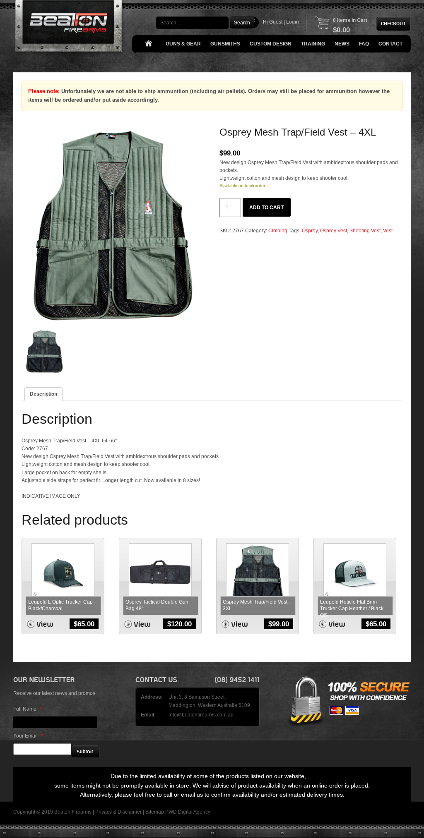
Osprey (310, 231)
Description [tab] (43, 394)
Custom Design (271, 44)
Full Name (27, 709)
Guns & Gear (183, 44)
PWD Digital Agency (187, 812)
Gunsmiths (225, 44)
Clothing (277, 231)
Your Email (28, 736)
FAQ (364, 44)
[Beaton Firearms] (69, 28)
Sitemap (154, 812)
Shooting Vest (365, 231)
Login (292, 22)
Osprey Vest (333, 231)
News (342, 44)
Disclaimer (130, 812)
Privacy (103, 812)
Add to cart (266, 207)
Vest (388, 231)
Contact (390, 44)
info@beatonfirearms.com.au (201, 715)
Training (313, 44)
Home (148, 44)
